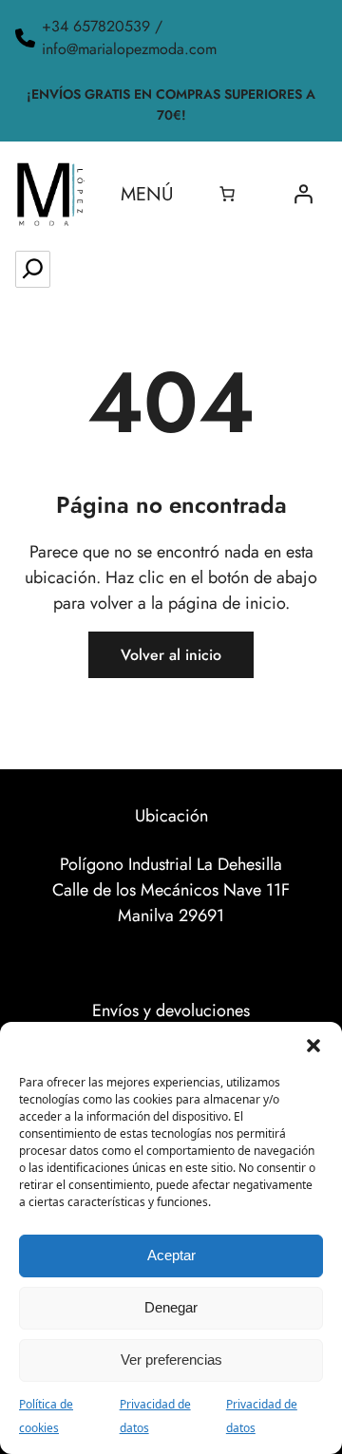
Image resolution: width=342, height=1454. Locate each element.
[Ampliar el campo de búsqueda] (32, 269)
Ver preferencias (171, 1359)
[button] (313, 1045)
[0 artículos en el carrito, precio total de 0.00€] (227, 194)
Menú (147, 194)
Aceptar (171, 1255)
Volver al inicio (171, 655)
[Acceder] (303, 193)
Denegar (171, 1307)
